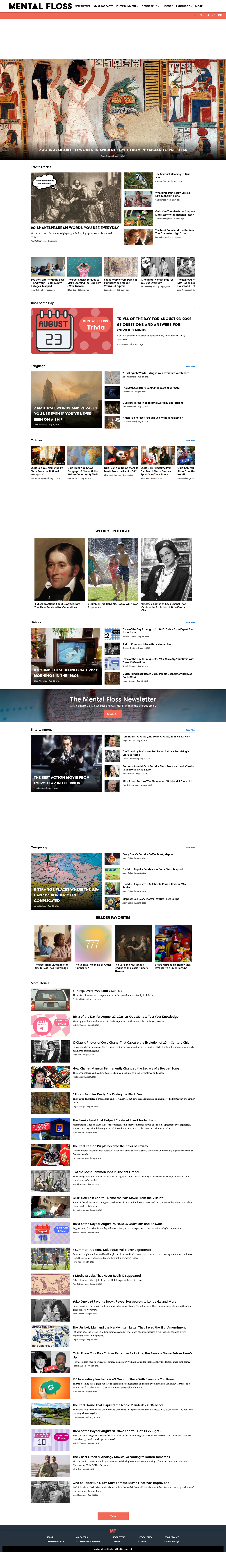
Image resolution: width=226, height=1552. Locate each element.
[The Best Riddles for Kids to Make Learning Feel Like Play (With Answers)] (84, 274)
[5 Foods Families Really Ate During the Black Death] (113, 1103)
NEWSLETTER (82, 6)
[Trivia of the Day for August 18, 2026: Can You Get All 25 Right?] (113, 1440)
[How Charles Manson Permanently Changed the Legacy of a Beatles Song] (113, 1077)
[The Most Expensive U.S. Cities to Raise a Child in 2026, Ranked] (150, 888)
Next (113, 1516)
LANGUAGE (183, 6)
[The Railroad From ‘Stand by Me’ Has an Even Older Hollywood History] (194, 274)
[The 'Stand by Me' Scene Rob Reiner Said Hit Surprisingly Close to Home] (150, 756)
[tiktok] (213, 15)
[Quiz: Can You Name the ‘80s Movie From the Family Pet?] (121, 463)
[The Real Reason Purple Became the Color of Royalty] (113, 1155)
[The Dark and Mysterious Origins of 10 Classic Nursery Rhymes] (133, 949)
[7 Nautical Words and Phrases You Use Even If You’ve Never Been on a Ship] (66, 399)
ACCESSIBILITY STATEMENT (88, 1541)
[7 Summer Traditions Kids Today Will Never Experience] (113, 575)
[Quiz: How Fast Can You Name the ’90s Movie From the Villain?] (113, 1207)
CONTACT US (82, 1537)
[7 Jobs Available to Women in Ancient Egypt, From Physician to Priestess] (113, 109)
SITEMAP (116, 1541)
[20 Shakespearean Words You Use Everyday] (76, 207)
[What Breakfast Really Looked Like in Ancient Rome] (159, 199)
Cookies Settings (171, 1541)
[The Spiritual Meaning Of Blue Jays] (159, 180)
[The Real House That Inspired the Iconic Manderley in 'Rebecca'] (113, 1414)
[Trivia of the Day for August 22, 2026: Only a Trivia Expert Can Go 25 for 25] (150, 634)
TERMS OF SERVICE (55, 1541)
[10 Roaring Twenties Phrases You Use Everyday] (158, 274)
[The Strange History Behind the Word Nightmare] (150, 392)
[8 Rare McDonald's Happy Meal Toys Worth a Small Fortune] (173, 949)
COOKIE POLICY (171, 1537)
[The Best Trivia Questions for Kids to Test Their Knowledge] (52, 949)
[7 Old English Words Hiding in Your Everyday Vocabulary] (150, 377)
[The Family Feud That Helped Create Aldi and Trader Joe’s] (113, 1129)
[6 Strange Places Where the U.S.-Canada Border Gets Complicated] (66, 881)
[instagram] (207, 15)
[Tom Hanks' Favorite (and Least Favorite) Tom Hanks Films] (150, 741)
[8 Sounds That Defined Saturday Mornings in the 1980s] (66, 656)
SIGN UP (113, 714)
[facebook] (195, 15)
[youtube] (220, 15)
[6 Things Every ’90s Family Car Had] (113, 1000)
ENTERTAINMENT (126, 6)
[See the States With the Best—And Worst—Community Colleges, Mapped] (48, 274)
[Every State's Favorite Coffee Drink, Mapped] (150, 859)
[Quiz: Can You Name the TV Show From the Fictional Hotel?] (194, 463)
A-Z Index (141, 1541)
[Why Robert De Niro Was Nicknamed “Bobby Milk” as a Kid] (150, 786)
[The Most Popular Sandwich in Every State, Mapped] (150, 874)
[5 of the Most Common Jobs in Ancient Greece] (113, 1181)
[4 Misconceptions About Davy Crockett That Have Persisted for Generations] (59, 575)
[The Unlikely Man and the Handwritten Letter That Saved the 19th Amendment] (113, 1336)
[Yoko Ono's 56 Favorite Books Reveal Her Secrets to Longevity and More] (113, 1310)
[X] (201, 15)
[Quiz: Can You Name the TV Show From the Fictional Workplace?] (48, 463)
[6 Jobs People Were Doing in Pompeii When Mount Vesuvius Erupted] (121, 274)
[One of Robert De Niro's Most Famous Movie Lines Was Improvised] (113, 1492)
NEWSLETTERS (118, 1537)
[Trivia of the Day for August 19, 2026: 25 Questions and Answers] (113, 1233)
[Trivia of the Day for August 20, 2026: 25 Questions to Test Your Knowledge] (113, 1025)
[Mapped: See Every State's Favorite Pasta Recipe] (150, 903)
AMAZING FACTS (103, 6)
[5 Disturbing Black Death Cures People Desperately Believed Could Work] (150, 678)
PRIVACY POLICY (144, 1537)
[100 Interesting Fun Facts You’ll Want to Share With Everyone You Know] (113, 1388)
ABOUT (50, 1537)
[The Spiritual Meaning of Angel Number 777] (93, 949)
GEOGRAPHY (149, 6)
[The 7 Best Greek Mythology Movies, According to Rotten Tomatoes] (113, 1466)
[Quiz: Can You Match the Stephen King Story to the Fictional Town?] (159, 218)
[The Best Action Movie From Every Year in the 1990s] (66, 763)
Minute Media (107, 1549)
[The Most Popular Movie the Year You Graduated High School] (159, 237)
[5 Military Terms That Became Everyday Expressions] (150, 407)
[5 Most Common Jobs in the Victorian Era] (150, 649)
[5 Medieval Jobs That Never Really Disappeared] (113, 1284)
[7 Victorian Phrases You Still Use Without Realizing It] (150, 422)
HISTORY (167, 6)
